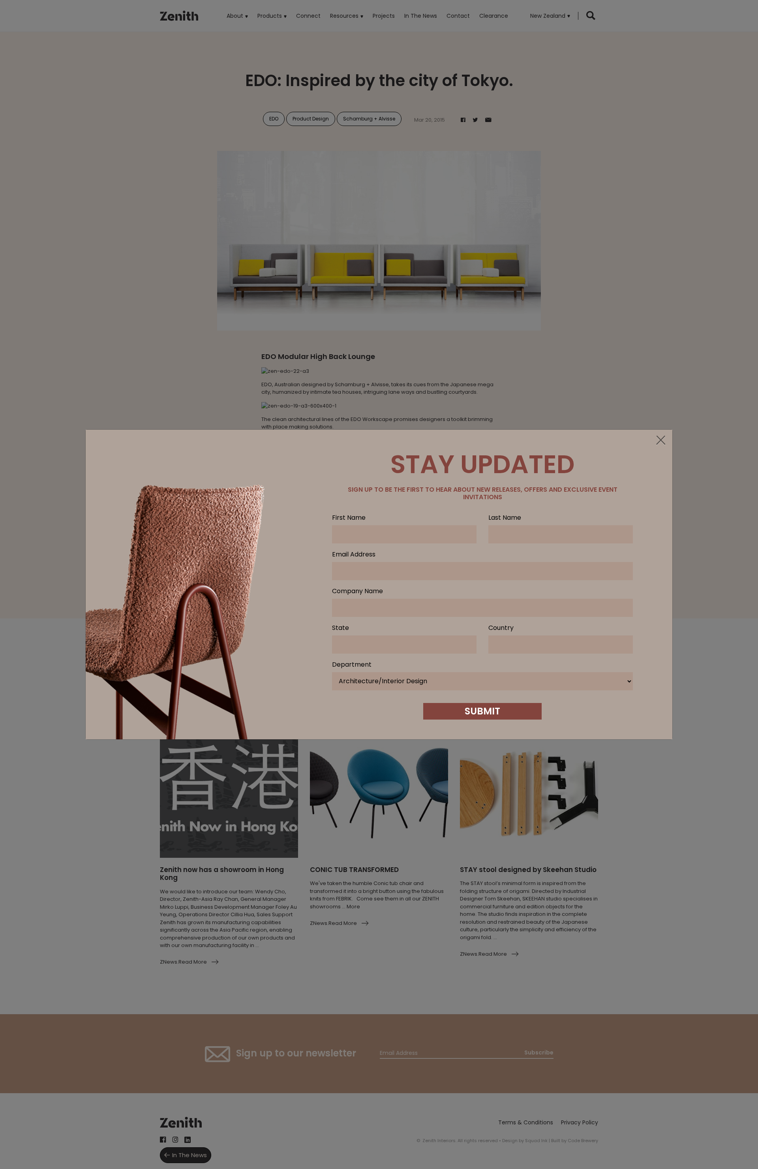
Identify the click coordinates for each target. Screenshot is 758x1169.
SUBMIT (482, 711)
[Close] (660, 441)
